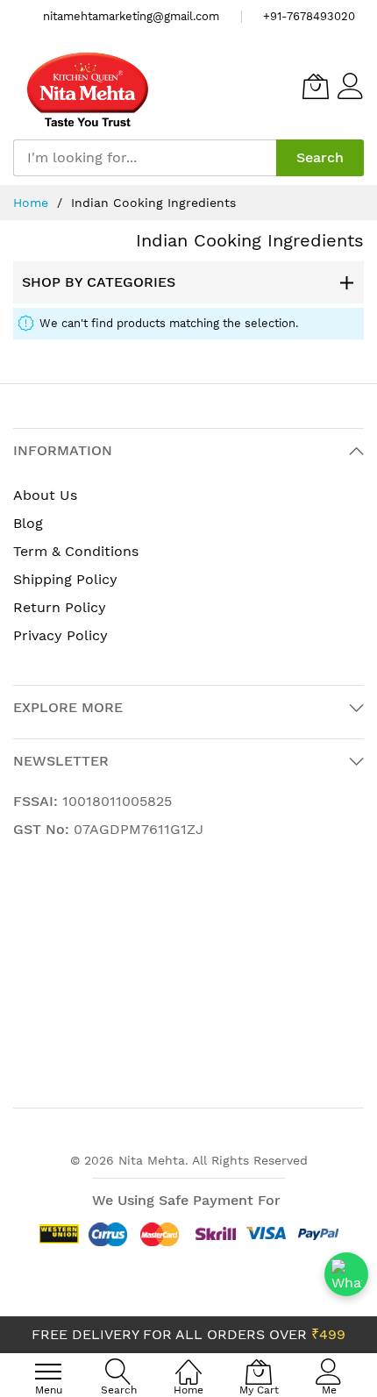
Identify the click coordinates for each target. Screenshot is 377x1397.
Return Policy (59, 607)
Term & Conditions (76, 551)
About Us (45, 495)
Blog (28, 523)
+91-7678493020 (309, 16)
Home (33, 203)
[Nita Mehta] (87, 86)
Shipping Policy (65, 579)
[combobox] (144, 157)
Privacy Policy (60, 635)
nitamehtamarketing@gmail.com (131, 16)
